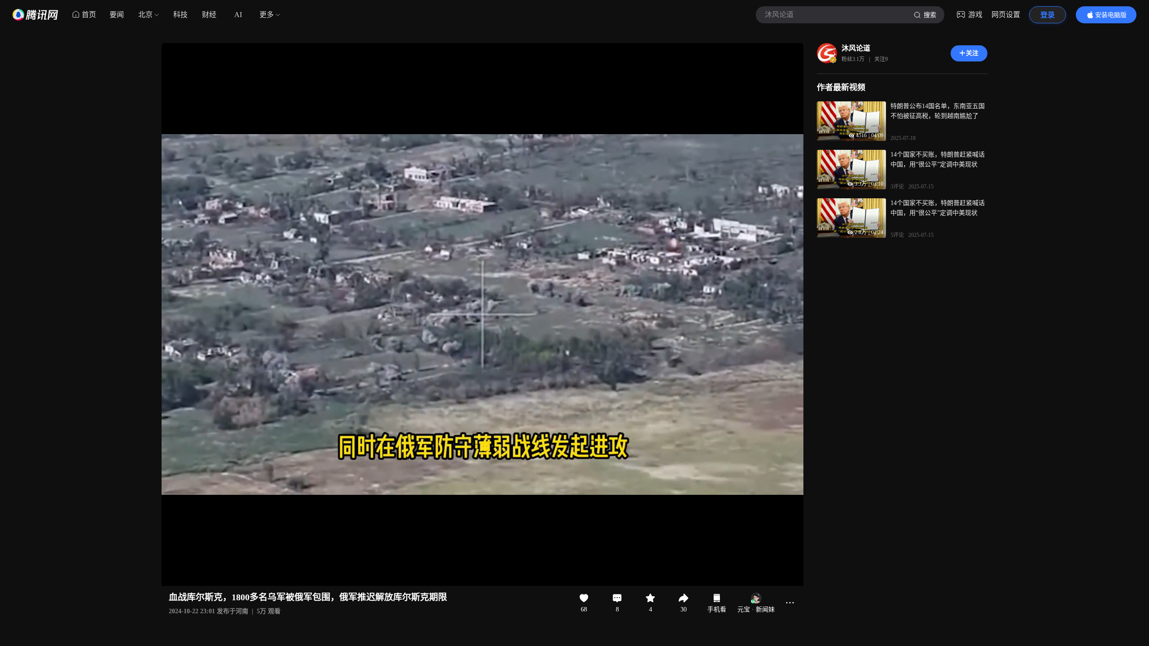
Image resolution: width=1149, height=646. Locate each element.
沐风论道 (856, 48)
